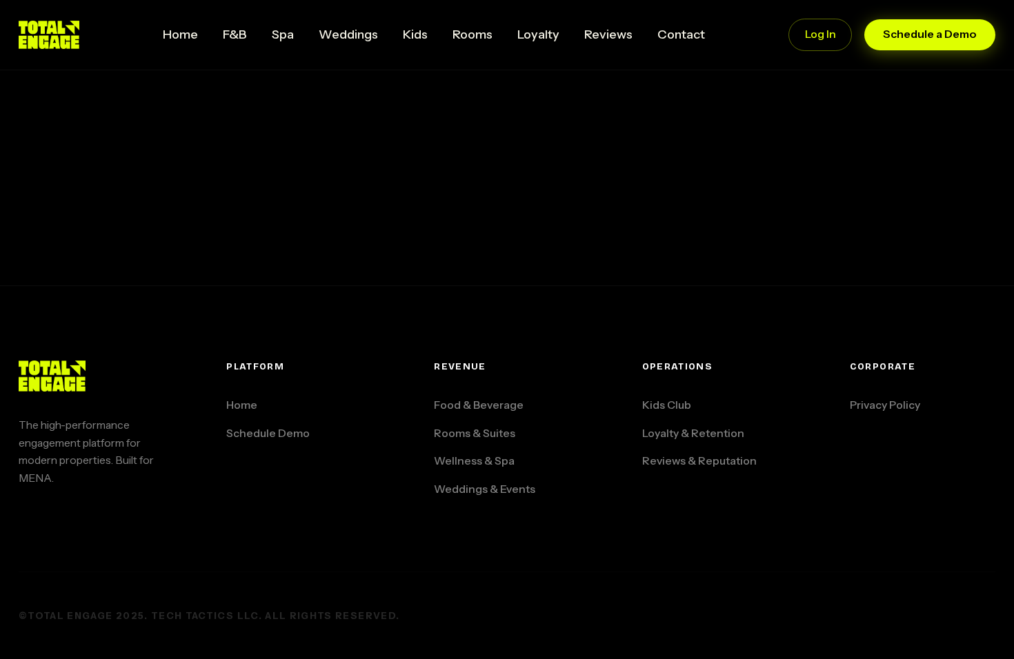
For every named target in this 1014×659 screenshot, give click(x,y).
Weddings (348, 34)
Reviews (608, 34)
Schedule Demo (268, 433)
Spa (283, 34)
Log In (820, 34)
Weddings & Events (484, 489)
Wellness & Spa (474, 460)
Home (180, 34)
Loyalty (538, 34)
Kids (415, 34)
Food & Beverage (479, 405)
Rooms (473, 34)
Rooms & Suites (474, 433)
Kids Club (666, 405)
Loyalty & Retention (693, 433)
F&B (235, 34)
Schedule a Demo (930, 34)
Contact (681, 34)
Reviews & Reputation (699, 460)
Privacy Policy (885, 405)
